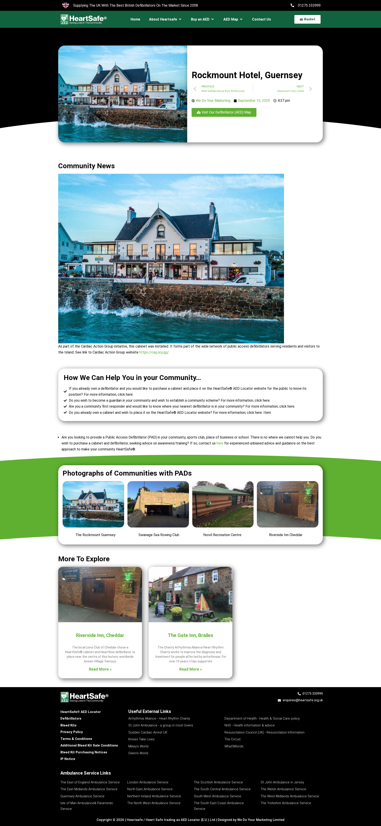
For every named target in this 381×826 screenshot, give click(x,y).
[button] (166, 19)
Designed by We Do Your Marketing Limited (251, 820)
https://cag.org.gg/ (154, 352)
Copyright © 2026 (111, 820)
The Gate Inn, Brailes (190, 635)
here (220, 443)
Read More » (100, 669)
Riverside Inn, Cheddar (100, 635)
